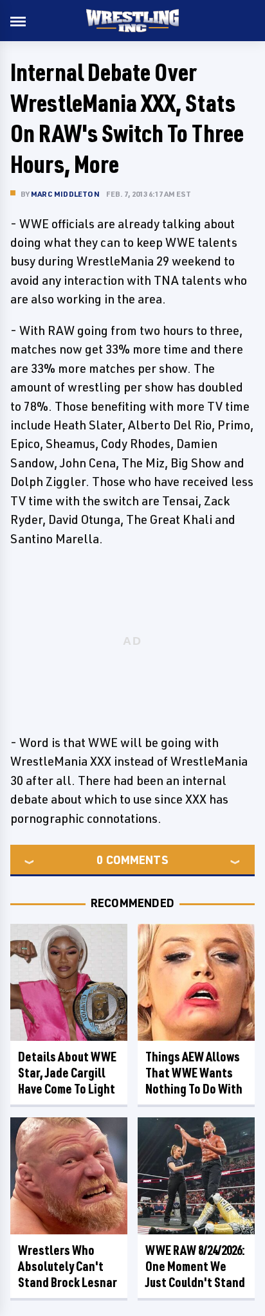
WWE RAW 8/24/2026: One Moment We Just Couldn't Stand (195, 1266)
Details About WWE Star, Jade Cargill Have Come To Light (67, 1073)
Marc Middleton (65, 194)
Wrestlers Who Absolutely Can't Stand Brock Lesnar (67, 1266)
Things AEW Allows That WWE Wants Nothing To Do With (193, 1073)
